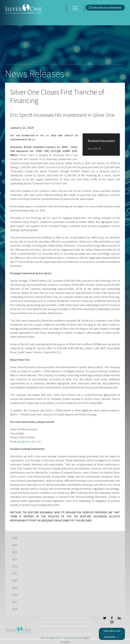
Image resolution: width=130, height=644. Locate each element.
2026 (14, 538)
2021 (14, 573)
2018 (14, 594)
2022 (14, 566)
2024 (14, 552)
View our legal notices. (51, 637)
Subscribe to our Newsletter (107, 7)
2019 (14, 587)
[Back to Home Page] (23, 8)
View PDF (93, 148)
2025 (14, 545)
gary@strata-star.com (29, 441)
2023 (14, 559)
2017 (14, 601)
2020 (14, 580)
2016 (14, 609)
